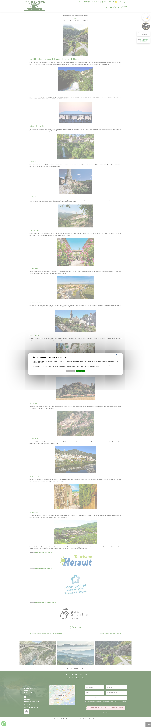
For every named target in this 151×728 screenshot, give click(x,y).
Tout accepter (80, 371)
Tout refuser (119, 354)
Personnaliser (70, 371)
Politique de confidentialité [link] (75, 359)
